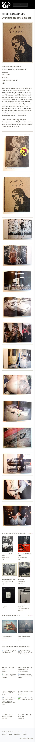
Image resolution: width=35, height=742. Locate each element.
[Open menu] (31, 5)
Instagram (24, 734)
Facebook (17, 734)
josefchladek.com (28, 738)
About (25, 732)
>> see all (30, 533)
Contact (4, 734)
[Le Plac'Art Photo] (6, 5)
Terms (10, 734)
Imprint (19, 732)
